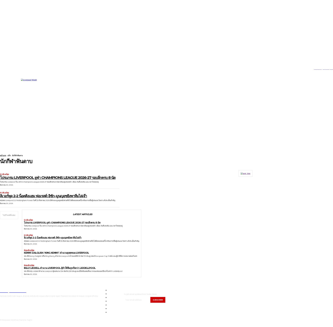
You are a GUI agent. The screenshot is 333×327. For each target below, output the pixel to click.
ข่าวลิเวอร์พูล (4, 174)
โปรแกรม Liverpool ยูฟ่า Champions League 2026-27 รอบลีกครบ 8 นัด (58, 177)
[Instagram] (4, 69)
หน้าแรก (3, 155)
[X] (12, 69)
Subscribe (158, 300)
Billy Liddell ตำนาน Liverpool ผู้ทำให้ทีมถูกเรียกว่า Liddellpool (60, 268)
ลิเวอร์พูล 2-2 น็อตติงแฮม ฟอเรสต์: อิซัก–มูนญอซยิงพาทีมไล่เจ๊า (43, 196)
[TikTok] (8, 69)
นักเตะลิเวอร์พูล (29, 250)
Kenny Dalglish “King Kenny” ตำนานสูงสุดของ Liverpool (56, 252)
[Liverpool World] (51, 105)
